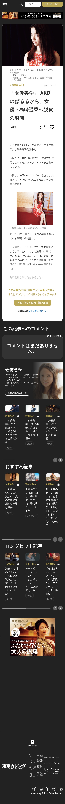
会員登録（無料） (52, 4)
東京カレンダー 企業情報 (32, 775)
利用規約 (40, 756)
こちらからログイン (37, 310)
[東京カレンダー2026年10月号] (32, 636)
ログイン (33, 4)
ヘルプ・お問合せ (32, 761)
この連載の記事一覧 (17, 392)
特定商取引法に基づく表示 (40, 774)
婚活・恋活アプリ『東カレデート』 (52, 763)
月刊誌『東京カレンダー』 (51, 758)
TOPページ (31, 755)
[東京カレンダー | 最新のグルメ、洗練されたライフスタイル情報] (4, 4)
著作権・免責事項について (40, 767)
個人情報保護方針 (40, 760)
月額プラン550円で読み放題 (32, 302)
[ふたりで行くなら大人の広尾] (32, 15)
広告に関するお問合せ (32, 767)
